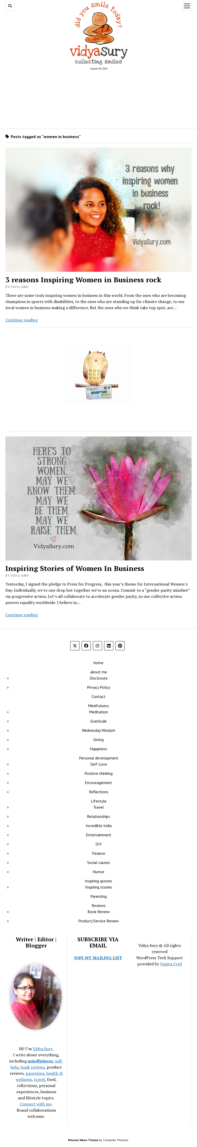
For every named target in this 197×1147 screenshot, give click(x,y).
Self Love (98, 764)
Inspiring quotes (98, 880)
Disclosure (98, 678)
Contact (98, 696)
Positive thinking (98, 773)
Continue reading (21, 320)
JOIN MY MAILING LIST (98, 958)
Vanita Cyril (171, 964)
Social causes (98, 862)
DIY (98, 844)
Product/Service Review (98, 920)
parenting (35, 1073)
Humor (98, 871)
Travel (98, 807)
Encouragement (98, 782)
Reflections (98, 791)
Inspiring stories (98, 887)
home (98, 662)
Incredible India (99, 825)
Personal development (98, 757)
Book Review (98, 911)
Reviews (99, 905)
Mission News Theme (83, 1140)
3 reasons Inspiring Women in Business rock (83, 279)
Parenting (98, 896)
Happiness (98, 748)
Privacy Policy (98, 687)
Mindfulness (98, 705)
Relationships (98, 816)
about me (98, 671)
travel (39, 1079)
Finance (98, 853)
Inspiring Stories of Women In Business (74, 568)
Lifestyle (98, 801)
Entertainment (98, 834)
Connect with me (36, 1104)
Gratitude (98, 721)
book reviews (33, 1067)
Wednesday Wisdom (98, 730)
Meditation (98, 711)
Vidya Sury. (43, 1048)
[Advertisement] (98, 99)
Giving (98, 739)
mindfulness (40, 1061)
